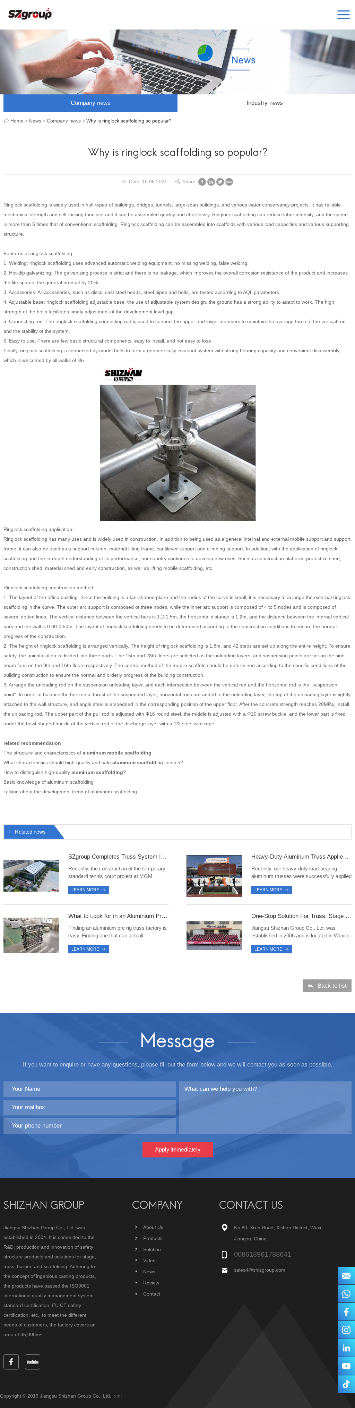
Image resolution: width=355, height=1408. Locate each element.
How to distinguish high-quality (37, 772)
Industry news (264, 103)
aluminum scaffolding (97, 772)
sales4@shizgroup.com (259, 1270)
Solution (152, 1249)
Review (151, 1282)
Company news (91, 103)
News (35, 121)
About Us (153, 1227)
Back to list (332, 986)
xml (118, 1396)
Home (17, 121)
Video (149, 1260)
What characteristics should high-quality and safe (57, 762)
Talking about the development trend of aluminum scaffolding (70, 791)
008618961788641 (262, 1254)
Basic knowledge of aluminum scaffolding (48, 782)
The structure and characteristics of (43, 753)
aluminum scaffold (134, 762)
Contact (151, 1294)
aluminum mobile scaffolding (117, 753)
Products (153, 1238)
